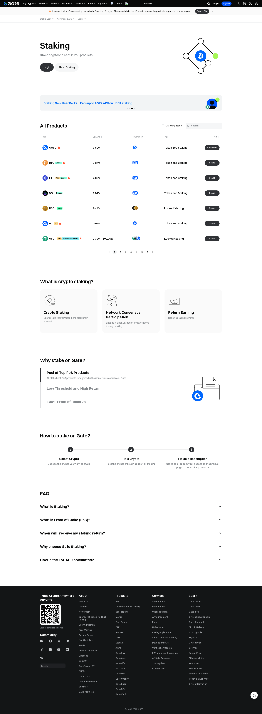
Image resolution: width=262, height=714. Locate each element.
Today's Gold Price (198, 673)
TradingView (158, 663)
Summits (83, 686)
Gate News (194, 606)
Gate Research (196, 622)
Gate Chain (84, 676)
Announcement (160, 617)
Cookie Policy (86, 640)
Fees (154, 622)
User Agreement (87, 624)
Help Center (158, 627)
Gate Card (121, 658)
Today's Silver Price (199, 678)
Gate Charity (122, 678)
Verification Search (162, 648)
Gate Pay (120, 653)
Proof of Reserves (88, 650)
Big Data (193, 637)
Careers (83, 606)
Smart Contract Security (164, 637)
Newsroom (84, 611)
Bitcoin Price (195, 653)
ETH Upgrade (195, 632)
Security (83, 661)
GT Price (193, 648)
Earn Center (122, 622)
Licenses (83, 655)
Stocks (119, 642)
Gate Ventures (86, 691)
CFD (118, 637)
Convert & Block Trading (128, 606)
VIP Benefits (158, 601)
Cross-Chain (158, 668)
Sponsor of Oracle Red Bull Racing (92, 618)
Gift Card (120, 668)
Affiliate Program (161, 658)
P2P (117, 601)
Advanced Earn (64, 19)
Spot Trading (122, 611)
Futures (119, 632)
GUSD (82, 671)
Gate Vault (121, 694)
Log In (216, 3)
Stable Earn (45, 19)
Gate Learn (194, 601)
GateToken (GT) (87, 666)
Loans (80, 19)
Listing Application (161, 632)
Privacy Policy (86, 635)
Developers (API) (160, 642)
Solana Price (195, 668)
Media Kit (83, 645)
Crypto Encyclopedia (199, 617)
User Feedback (160, 611)
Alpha (118, 648)
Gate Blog (194, 611)
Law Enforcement (88, 681)
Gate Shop (121, 684)
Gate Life (120, 663)
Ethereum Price (196, 658)
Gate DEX (120, 689)
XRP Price (194, 663)
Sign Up (226, 3)
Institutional (158, 606)
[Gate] (11, 3)
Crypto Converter (198, 684)
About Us (83, 601)
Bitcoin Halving (196, 627)
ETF (117, 627)
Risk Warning (85, 630)
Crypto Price (195, 642)
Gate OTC (121, 673)
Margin (119, 617)
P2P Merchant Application (165, 653)
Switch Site (202, 11)
